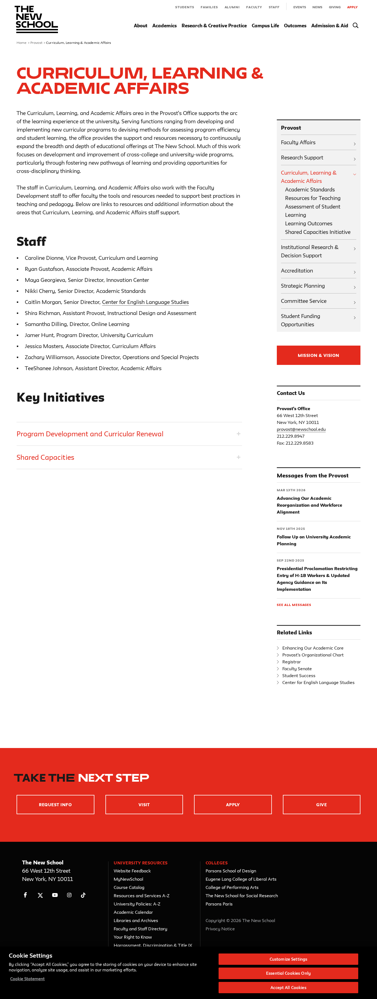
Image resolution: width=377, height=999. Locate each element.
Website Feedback (132, 870)
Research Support (302, 157)
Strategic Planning (303, 286)
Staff (274, 7)
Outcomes (295, 25)
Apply (352, 7)
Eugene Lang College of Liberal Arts (241, 879)
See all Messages (294, 605)
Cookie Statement (27, 978)
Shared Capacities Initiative (318, 232)
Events (299, 7)
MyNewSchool (128, 879)
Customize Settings (288, 959)
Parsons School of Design (231, 870)
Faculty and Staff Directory (140, 928)
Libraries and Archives (136, 920)
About (140, 25)
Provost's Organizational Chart (313, 654)
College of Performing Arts (232, 887)
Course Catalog (129, 887)
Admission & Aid (329, 25)
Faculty (254, 7)
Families (209, 7)
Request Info (55, 804)
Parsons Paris (219, 903)
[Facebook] (25, 895)
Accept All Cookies (288, 987)
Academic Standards (310, 189)
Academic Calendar (133, 912)
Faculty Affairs (298, 142)
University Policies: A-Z (137, 903)
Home (22, 42)
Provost (36, 42)
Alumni (232, 7)
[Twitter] (40, 895)
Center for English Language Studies (145, 302)
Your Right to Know (133, 936)
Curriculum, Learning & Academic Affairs (309, 177)
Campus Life (265, 25)
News (317, 7)
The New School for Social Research (242, 895)
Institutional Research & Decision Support (310, 251)
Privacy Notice (220, 928)
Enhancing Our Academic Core (313, 647)
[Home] (36, 19)
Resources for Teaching (313, 198)
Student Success (298, 675)
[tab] (129, 433)
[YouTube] (54, 895)
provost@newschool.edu (301, 429)
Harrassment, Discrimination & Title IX (153, 945)
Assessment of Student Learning (312, 211)
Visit (144, 804)
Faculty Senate (297, 668)
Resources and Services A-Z (141, 895)
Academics (164, 25)
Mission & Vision (318, 355)
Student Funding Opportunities (300, 320)
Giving (335, 7)
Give (321, 804)
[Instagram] (69, 895)
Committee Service (303, 301)
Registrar (291, 661)
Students (184, 7)
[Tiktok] (83, 895)
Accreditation (297, 271)
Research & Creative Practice (214, 25)
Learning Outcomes (308, 223)
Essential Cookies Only (288, 973)
